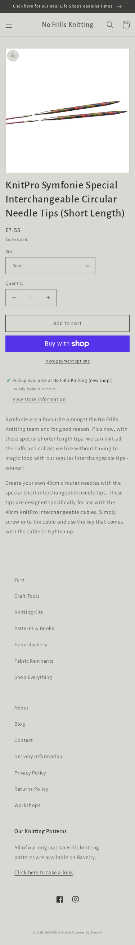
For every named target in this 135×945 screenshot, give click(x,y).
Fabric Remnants (34, 661)
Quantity (14, 283)
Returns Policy (31, 789)
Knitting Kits (28, 612)
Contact (23, 740)
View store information (39, 399)
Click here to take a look (43, 872)
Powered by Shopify (87, 932)
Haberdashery (30, 644)
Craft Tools (27, 596)
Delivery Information (38, 756)
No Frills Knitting (58, 932)
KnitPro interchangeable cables (57, 511)
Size (9, 251)
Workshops (27, 805)
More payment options (67, 361)
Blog (19, 724)
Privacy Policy (30, 773)
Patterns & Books (34, 628)
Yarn (19, 579)
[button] (9, 25)
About (21, 707)
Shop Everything (33, 677)
